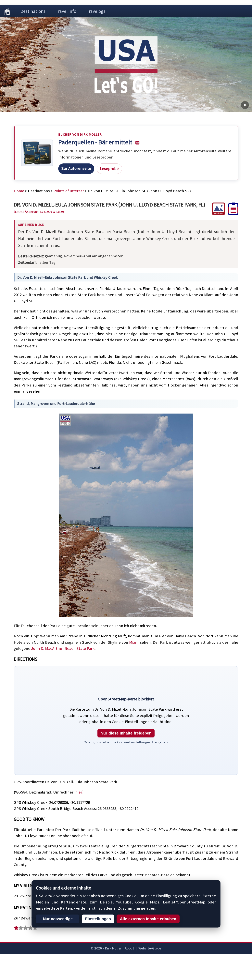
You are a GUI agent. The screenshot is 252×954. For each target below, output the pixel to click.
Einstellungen (98, 919)
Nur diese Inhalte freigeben (126, 733)
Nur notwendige (58, 919)
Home (19, 190)
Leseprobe (109, 168)
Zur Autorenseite (76, 168)
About (129, 948)
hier (78, 792)
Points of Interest (69, 190)
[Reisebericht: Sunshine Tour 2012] (231, 213)
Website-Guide (149, 948)
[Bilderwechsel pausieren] (245, 105)
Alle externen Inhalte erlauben (148, 919)
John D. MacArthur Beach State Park (63, 648)
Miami (134, 642)
